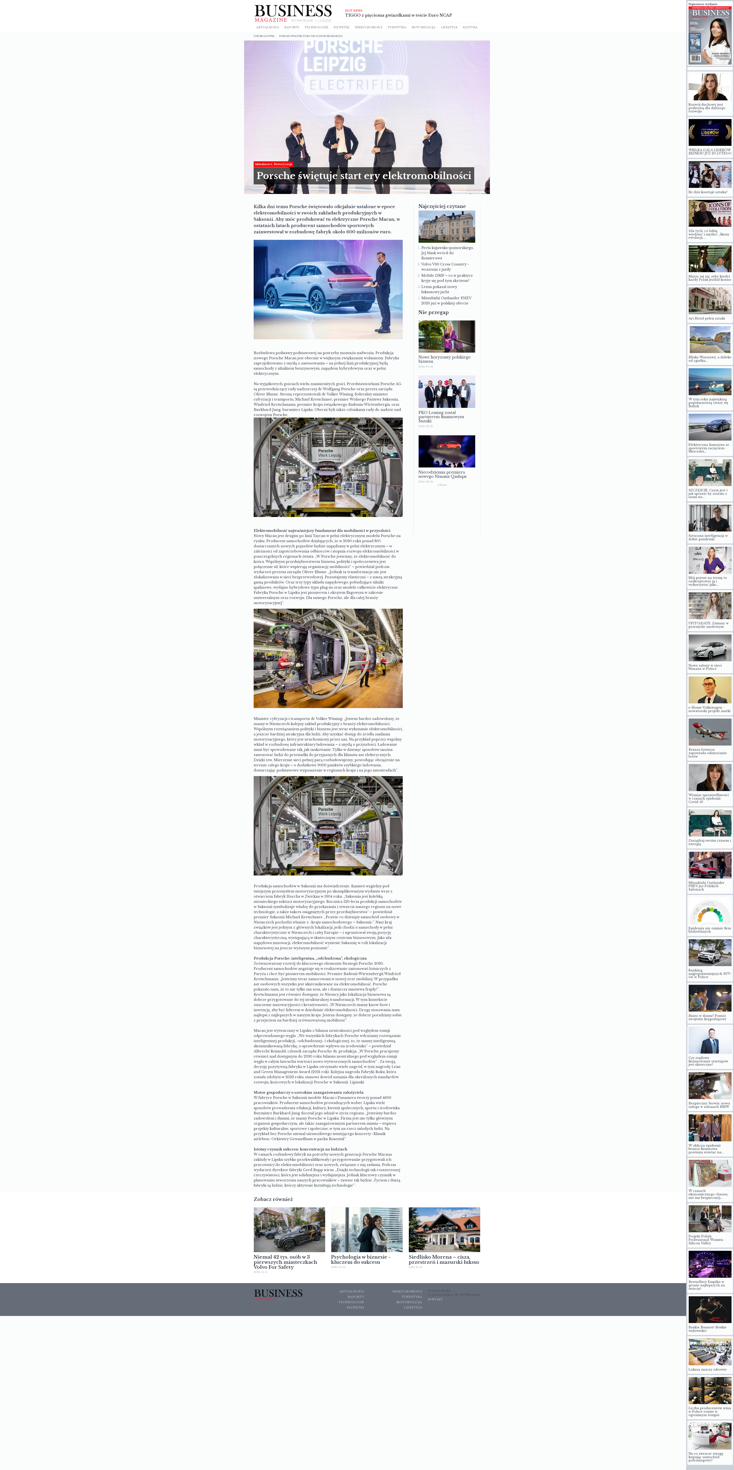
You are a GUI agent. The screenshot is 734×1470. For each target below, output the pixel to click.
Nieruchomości (407, 1291)
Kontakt (435, 1299)
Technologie (316, 27)
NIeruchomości (368, 27)
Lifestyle (449, 27)
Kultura (470, 27)
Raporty (291, 27)
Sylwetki (341, 27)
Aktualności (267, 27)
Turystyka (397, 27)
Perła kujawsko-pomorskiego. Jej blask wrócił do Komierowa (447, 253)
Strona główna (264, 36)
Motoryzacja (423, 27)
